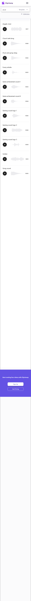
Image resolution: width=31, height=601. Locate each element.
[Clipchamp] (7, 3)
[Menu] (27, 3)
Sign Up (15, 384)
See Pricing (15, 389)
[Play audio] (5, 29)
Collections (26, 14)
